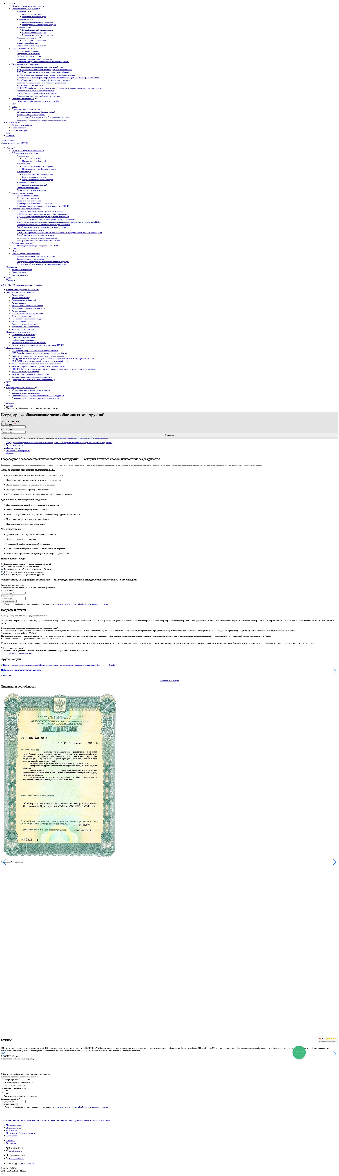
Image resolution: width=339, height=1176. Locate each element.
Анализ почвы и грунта (27, 38)
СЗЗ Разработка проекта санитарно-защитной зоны (40, 67)
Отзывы (10, 453)
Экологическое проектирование (26, 64)
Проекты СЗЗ (79, 1120)
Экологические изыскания (13, 1120)
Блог (8, 133)
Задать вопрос (7, 140)
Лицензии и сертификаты (18, 450)
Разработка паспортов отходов (30, 85)
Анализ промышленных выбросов (37, 22)
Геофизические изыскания (29, 56)
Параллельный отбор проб (34, 16)
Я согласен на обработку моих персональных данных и (56, 438)
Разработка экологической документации (35, 90)
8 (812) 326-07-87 (8, 285)
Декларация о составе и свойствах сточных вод (38, 96)
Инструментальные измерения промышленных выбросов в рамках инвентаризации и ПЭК (58, 77)
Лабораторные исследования (25, 8)
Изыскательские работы (22, 48)
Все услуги (11, 1143)
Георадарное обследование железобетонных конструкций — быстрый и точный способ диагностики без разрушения (59, 442)
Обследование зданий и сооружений (20, 1096)
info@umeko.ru (36, 285)
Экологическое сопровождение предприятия (37, 93)
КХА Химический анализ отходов (37, 30)
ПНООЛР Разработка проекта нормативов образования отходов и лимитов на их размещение (59, 88)
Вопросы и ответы (14, 445)
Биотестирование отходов (34, 32)
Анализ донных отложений (34, 40)
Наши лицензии (19, 127)
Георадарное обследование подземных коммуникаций (41, 120)
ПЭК (14, 104)
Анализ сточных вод (31, 14)
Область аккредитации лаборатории (28, 6)
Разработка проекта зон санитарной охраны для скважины (43, 80)
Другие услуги (13, 448)
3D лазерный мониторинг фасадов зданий (36, 112)
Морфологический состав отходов (37, 35)
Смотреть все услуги (169, 680)
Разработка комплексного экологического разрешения (41, 82)
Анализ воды (23, 11)
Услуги (9, 3)
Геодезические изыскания (28, 53)
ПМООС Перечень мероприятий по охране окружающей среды (46, 75)
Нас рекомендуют (20, 130)
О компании (11, 122)
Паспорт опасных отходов (98, 1120)
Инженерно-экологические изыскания (34, 59)
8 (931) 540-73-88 (26, 1163)
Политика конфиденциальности (20, 1133)
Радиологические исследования (31, 45)
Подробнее (6, 675)
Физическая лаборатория (28, 43)
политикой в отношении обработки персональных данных (81, 438)
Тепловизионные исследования (31, 114)
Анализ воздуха (24, 19)
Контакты (10, 135)
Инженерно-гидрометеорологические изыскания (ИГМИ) (43, 61)
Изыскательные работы (14, 1085)
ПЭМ (14, 106)
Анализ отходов (24, 27)
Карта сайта (11, 1135)
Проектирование (14, 348)
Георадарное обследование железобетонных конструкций (43, 117)
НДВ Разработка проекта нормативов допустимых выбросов (44, 69)
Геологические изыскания (29, 51)
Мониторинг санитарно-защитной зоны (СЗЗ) (38, 101)
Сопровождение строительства (26, 109)
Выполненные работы (22, 125)
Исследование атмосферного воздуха (39, 24)
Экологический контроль (23, 98)
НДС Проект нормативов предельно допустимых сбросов (43, 72)
